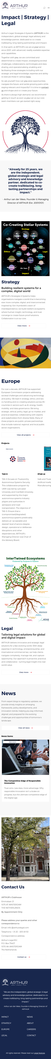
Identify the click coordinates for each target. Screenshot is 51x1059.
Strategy (6, 1023)
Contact (31, 1035)
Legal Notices (39, 1053)
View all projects (24, 435)
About (30, 1023)
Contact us (22, 957)
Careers (31, 1029)
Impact (5, 1017)
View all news (24, 728)
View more (22, 326)
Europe (5, 1029)
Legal (4, 1035)
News (30, 1017)
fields (28, 77)
